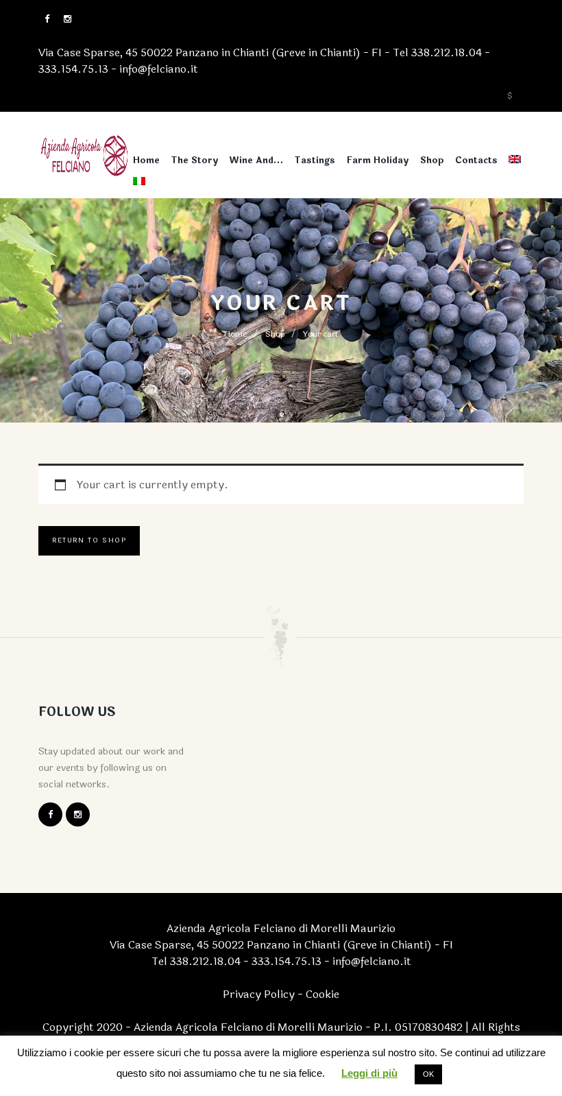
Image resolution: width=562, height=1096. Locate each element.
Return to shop (89, 540)
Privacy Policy (259, 994)
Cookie (322, 994)
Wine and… (256, 160)
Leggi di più (369, 1073)
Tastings (314, 160)
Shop (432, 160)
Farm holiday (377, 160)
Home (146, 160)
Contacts (476, 160)
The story (195, 160)
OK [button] (428, 1074)
